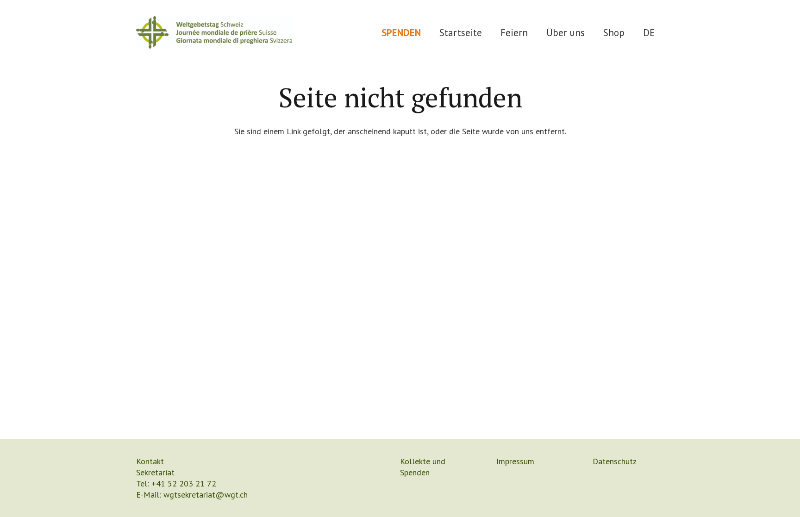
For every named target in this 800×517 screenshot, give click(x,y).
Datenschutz (615, 461)
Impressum (515, 461)
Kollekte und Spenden (422, 467)
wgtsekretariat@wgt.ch (205, 494)
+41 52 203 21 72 (183, 483)
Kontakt (150, 461)
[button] (537, 32)
